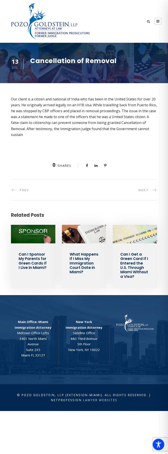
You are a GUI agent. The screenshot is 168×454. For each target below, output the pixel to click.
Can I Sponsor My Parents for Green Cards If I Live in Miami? (33, 261)
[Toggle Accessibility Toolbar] (158, 444)
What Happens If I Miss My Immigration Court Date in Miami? (84, 263)
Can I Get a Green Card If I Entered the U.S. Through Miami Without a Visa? (134, 265)
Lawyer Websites (100, 400)
